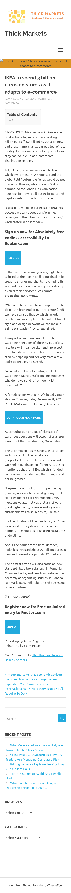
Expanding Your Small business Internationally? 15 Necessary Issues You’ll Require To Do (34, 688)
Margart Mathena (37, 98)
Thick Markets (26, 33)
